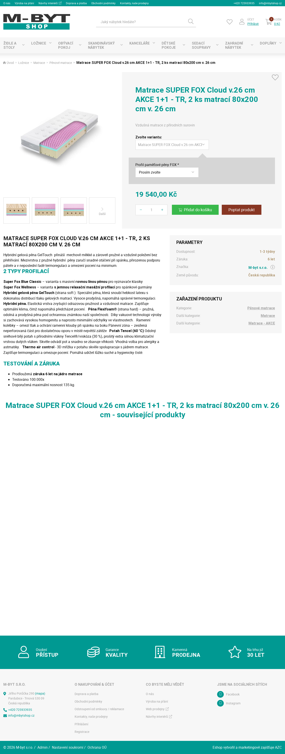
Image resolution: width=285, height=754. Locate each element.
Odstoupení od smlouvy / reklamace (99, 709)
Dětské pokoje (169, 45)
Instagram (233, 703)
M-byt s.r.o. (257, 268)
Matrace (39, 63)
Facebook (233, 694)
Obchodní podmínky (103, 3)
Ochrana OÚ (97, 747)
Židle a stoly (9, 45)
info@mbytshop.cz (270, 3)
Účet (250, 19)
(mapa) (40, 693)
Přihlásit (253, 24)
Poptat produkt (241, 209)
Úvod (10, 63)
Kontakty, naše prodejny (134, 3)
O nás (6, 3)
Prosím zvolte (149, 172)
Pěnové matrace (60, 63)
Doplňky (268, 43)
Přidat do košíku (198, 209)
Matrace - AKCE (261, 323)
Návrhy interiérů (48, 3)
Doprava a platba (76, 3)
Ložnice (38, 43)
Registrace (82, 732)
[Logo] (36, 22)
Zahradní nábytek (234, 45)
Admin (42, 747)
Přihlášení (81, 724)
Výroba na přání (24, 3)
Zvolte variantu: (148, 137)
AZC (278, 747)
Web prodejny (155, 709)
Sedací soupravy (201, 45)
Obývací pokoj (65, 45)
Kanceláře (139, 43)
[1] (190, 21)
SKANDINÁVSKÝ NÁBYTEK (101, 45)
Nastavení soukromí (67, 747)
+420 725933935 (244, 3)
